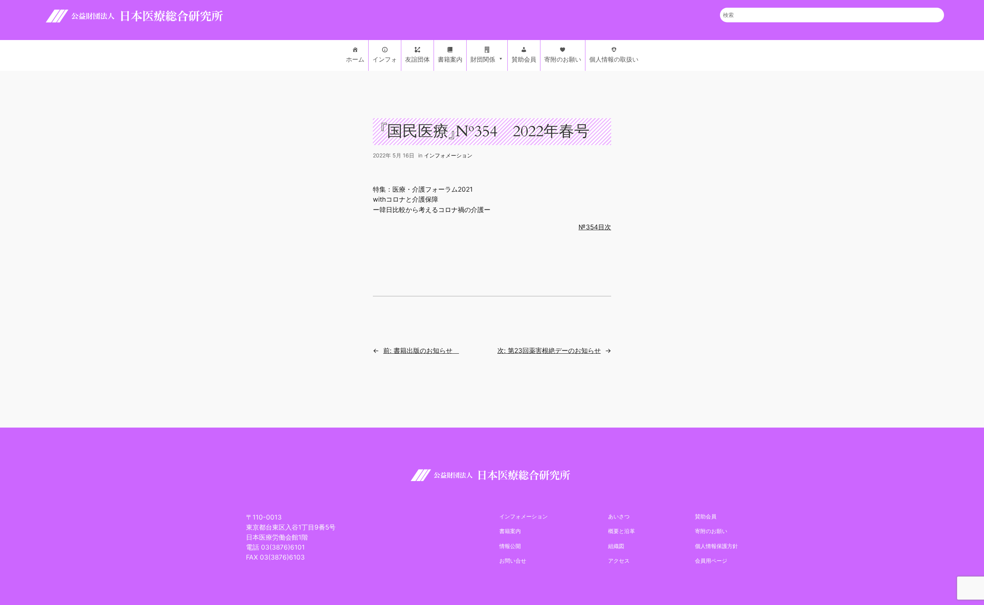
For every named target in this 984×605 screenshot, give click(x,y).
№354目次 (594, 227)
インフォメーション (448, 155)
